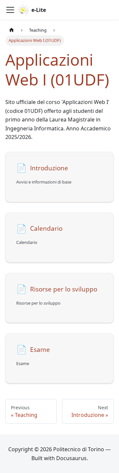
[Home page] (11, 30)
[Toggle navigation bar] (10, 10)
